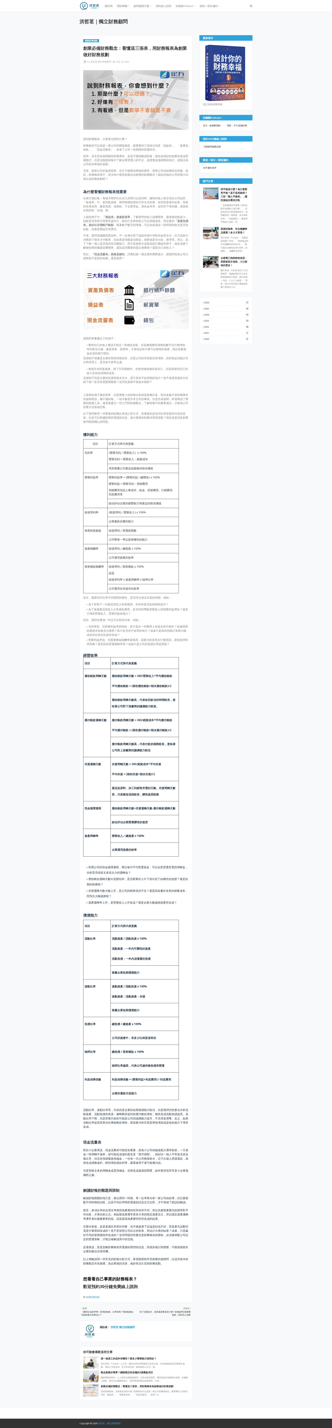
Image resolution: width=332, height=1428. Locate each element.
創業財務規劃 (93, 1297)
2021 (226, 332)
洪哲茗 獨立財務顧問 (100, 61)
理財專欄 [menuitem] (122, 6)
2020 (226, 338)
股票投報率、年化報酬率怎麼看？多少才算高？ (234, 230)
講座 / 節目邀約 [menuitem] (209, 6)
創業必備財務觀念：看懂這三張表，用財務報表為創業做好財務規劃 (137, 1386)
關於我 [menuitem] (109, 6)
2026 (226, 302)
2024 (226, 314)
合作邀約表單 (209, 167)
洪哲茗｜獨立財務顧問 (104, 21)
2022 (226, 326)
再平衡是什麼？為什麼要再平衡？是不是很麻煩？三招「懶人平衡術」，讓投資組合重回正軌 (234, 194)
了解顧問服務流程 (212, 146)
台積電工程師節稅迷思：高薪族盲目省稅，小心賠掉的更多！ (234, 261)
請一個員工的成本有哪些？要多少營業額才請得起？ (128, 1358)
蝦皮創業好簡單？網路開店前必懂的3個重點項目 (127, 1372)
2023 (226, 320)
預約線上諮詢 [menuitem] (163, 6)
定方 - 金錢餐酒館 (211, 125)
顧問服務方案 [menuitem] (141, 6)
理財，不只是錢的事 (237, 125)
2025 (226, 308)
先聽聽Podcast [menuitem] (184, 6)
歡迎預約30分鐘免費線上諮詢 (110, 1286)
